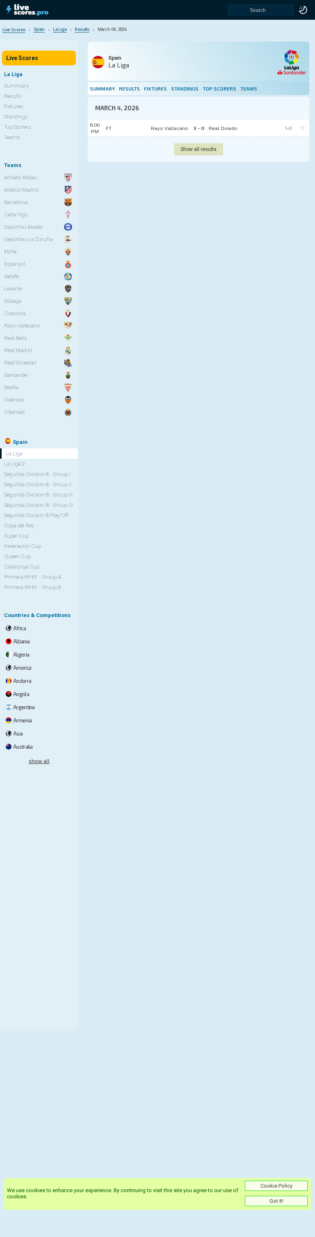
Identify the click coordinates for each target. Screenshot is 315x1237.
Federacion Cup (22, 546)
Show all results (198, 149)
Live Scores (22, 58)
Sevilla (11, 387)
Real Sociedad (20, 363)
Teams (248, 88)
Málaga (12, 301)
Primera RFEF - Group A (32, 577)
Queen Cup (17, 556)
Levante (13, 288)
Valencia (14, 400)
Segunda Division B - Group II (37, 484)
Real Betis (15, 338)
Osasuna (14, 313)
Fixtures (155, 88)
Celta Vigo (15, 214)
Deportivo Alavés (23, 227)
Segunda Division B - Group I (37, 474)
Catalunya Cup (21, 567)
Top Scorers (219, 88)
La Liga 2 (14, 464)
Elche (10, 251)
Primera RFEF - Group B (32, 587)
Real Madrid (18, 350)
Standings (185, 88)
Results (129, 88)
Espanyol (14, 264)
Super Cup (16, 536)
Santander (16, 375)
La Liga (14, 453)
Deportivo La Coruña (28, 239)
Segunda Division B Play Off (36, 515)
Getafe (11, 276)
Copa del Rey (19, 525)
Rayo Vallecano (22, 326)
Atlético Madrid (21, 190)
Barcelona (15, 202)
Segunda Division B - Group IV (38, 505)
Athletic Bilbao (20, 177)
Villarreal (14, 412)
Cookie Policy (276, 1186)
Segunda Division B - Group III (38, 495)
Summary (102, 88)
